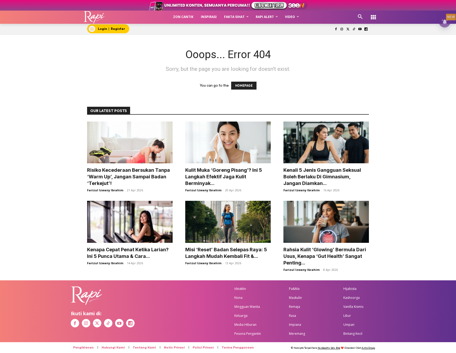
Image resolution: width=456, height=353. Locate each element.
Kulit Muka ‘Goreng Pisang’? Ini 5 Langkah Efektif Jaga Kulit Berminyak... (223, 176)
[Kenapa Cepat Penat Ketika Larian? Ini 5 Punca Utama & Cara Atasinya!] (130, 222)
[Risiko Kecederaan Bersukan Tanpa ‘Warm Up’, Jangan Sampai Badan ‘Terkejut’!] (130, 143)
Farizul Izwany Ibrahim (105, 190)
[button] (360, 17)
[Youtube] (360, 29)
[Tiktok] (354, 29)
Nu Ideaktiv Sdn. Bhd (329, 347)
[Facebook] (336, 29)
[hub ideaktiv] (373, 15)
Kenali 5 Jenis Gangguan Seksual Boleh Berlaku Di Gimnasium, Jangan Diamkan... (322, 176)
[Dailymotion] (366, 29)
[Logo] (94, 17)
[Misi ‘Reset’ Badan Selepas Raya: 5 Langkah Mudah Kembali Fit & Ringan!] (228, 222)
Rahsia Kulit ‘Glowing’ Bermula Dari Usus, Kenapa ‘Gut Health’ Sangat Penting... (324, 256)
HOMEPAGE (244, 85)
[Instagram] (342, 29)
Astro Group (368, 347)
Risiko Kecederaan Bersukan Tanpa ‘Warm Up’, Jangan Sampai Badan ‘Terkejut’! (128, 176)
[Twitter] (348, 29)
